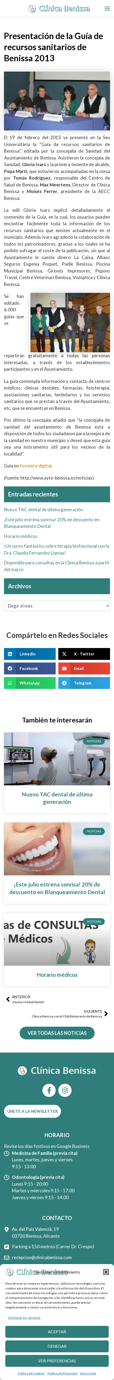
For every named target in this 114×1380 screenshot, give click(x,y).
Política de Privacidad (62, 1373)
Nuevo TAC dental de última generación (43, 509)
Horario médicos (20, 536)
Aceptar (57, 1331)
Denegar (57, 1346)
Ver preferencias (57, 1360)
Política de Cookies (31, 1373)
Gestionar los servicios (24, 1318)
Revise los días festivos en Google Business (47, 1146)
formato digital (35, 465)
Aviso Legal (88, 1373)
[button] (106, 1272)
